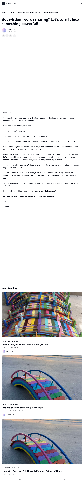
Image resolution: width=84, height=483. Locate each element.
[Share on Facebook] (3, 35)
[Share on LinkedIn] (14, 35)
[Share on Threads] (10, 35)
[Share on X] (7, 35)
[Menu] (81, 3)
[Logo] (3, 3)
